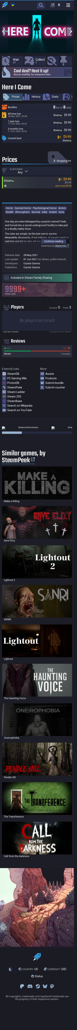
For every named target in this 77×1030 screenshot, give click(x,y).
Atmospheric (22, 212)
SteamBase (14, 401)
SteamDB (13, 373)
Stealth (9, 212)
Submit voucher (55, 387)
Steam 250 (14, 396)
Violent (53, 212)
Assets (49, 373)
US (30, 969)
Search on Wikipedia (19, 405)
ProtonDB (13, 382)
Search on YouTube (19, 410)
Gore (61, 212)
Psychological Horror (45, 208)
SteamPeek (14, 387)
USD (56, 969)
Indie (44, 212)
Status (38, 976)
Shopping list (63, 160)
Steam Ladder (16, 392)
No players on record (37, 320)
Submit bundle (54, 382)
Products (51, 378)
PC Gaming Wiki (17, 378)
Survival (36, 212)
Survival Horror (23, 208)
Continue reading (53, 241)
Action (62, 208)
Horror (9, 208)
